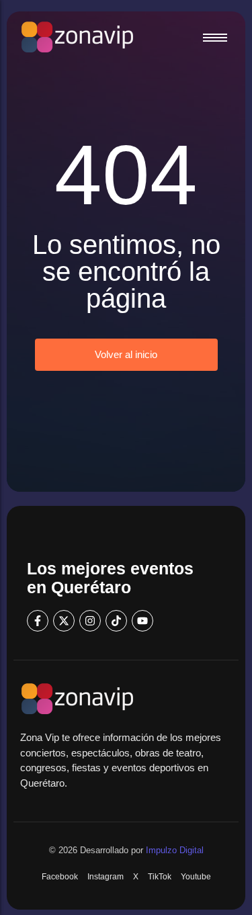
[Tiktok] (116, 620)
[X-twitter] (64, 620)
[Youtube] (142, 620)
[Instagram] (90, 620)
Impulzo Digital (175, 850)
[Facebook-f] (37, 620)
